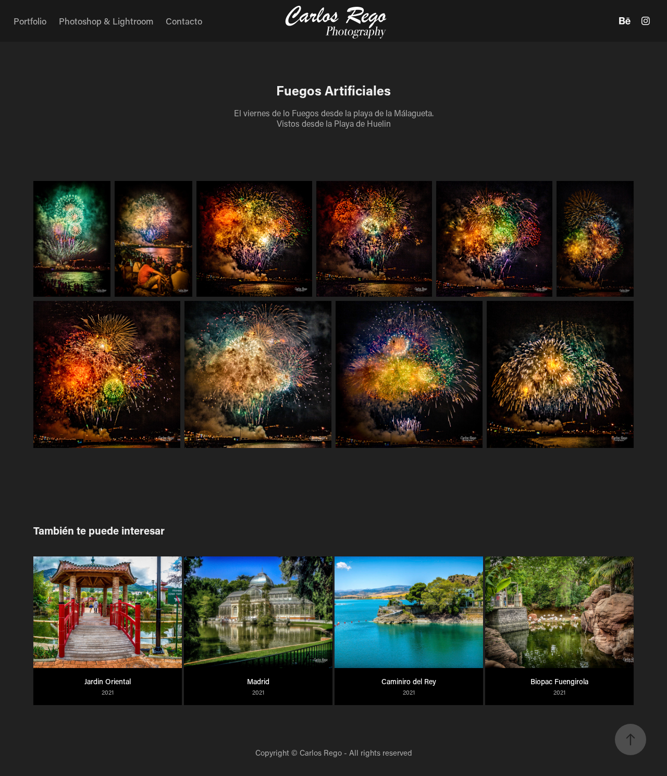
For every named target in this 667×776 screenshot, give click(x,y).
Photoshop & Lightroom (106, 21)
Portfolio (30, 21)
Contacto (184, 21)
